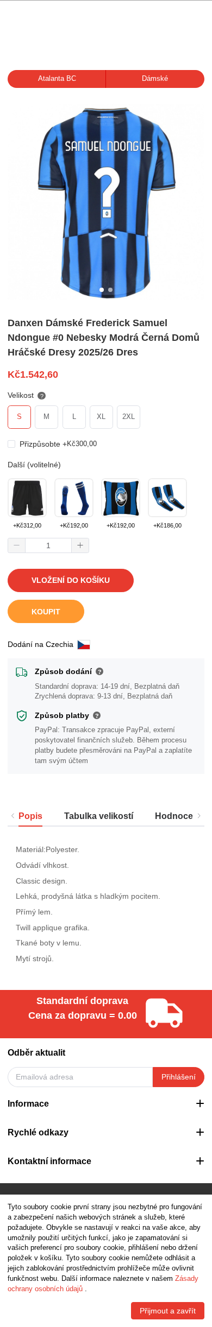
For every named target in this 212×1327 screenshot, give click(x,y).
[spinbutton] (48, 545)
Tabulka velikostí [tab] (98, 816)
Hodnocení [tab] (178, 816)
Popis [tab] (30, 816)
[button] (17, 545)
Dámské (155, 78)
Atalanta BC (57, 78)
